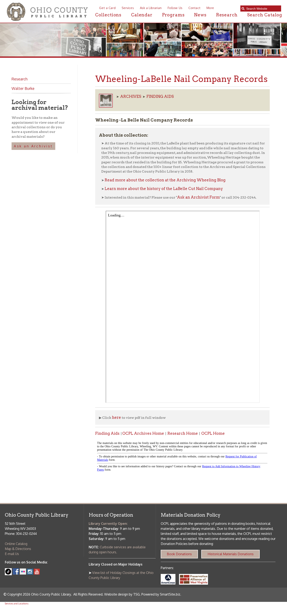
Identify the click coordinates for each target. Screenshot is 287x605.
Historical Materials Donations (231, 554)
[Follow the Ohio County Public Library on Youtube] (37, 573)
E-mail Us (12, 554)
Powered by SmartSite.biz (160, 594)
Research (227, 14)
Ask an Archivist (33, 146)
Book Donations (179, 554)
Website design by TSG (122, 594)
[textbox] (262, 8)
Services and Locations (16, 603)
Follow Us (175, 8)
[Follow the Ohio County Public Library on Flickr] (23, 573)
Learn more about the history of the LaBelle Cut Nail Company (164, 188)
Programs (173, 14)
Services (128, 8)
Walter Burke (23, 88)
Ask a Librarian (151, 8)
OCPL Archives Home (143, 433)
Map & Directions (18, 549)
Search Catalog (264, 14)
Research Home (182, 433)
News (200, 14)
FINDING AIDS (160, 96)
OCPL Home (213, 433)
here (116, 417)
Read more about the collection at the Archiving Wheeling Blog (165, 180)
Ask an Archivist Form (198, 197)
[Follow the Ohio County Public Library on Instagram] (29, 573)
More (210, 8)
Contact (194, 8)
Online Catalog (16, 544)
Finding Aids (107, 433)
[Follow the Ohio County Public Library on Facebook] (16, 573)
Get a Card (107, 8)
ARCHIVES (130, 96)
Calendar (142, 14)
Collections (108, 14)
